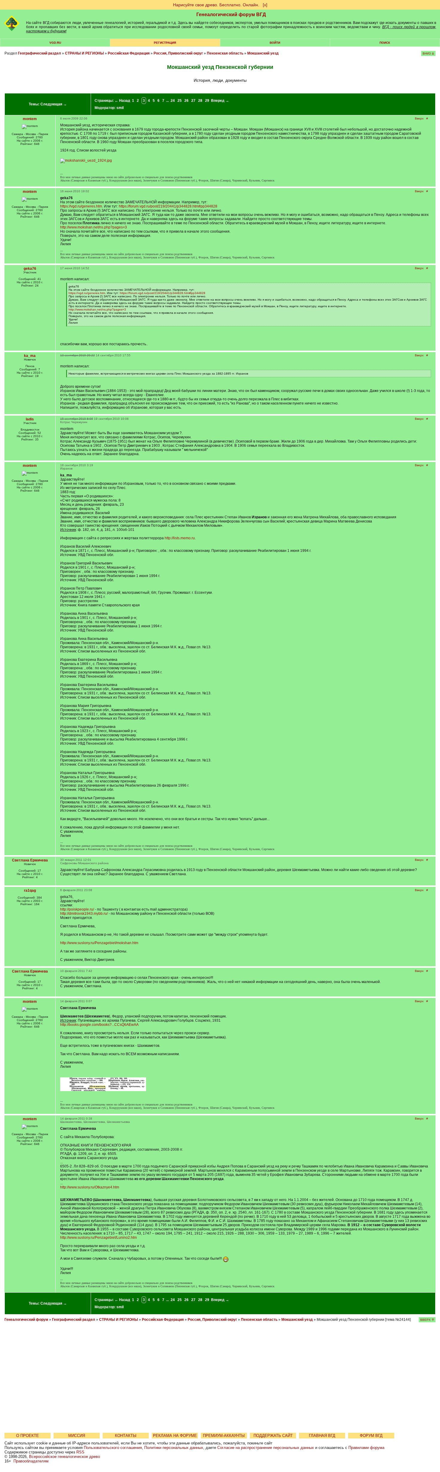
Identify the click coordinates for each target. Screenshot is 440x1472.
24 (173, 101)
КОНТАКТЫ (125, 1435)
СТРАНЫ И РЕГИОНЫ (84, 53)
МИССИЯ (76, 1435)
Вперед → (220, 101)
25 (179, 101)
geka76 (30, 268)
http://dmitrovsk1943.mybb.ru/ (84, 913)
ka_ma (30, 356)
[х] (265, 4)
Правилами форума (366, 1447)
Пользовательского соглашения (113, 1447)
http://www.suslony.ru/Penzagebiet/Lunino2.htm (98, 1237)
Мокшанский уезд (263, 53)
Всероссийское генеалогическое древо (64, 1456)
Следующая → (53, 104)
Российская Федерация (129, 53)
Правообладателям (30, 1461)
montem (30, 119)
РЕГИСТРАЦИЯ (165, 42)
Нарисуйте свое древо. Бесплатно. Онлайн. (216, 4)
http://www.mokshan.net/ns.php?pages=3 (93, 227)
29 (207, 101)
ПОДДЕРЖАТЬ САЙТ (273, 1435)
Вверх (419, 118)
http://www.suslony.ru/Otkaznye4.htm (89, 1187)
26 (186, 101)
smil (120, 108)
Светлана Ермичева (30, 860)
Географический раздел (39, 53)
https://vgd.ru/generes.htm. (81, 206)
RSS (80, 1452)
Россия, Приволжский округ (178, 53)
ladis (30, 419)
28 (200, 101)
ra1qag (30, 890)
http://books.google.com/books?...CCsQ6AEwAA (99, 1025)
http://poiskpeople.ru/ (77, 909)
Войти (275, 42)
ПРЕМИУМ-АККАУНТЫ (224, 1435)
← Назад (122, 101)
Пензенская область (225, 53)
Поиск (385, 42)
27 (193, 101)
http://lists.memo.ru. (180, 538)
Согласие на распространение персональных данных (265, 1447)
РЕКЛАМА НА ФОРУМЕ (175, 1435)
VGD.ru (55, 42)
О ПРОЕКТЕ (27, 1435)
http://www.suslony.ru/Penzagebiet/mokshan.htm (99, 943)
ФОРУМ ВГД (371, 1435)
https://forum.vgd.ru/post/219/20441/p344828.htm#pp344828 (168, 206)
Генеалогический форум (26, 1319)
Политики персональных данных (173, 1447)
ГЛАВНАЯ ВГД (322, 1435)
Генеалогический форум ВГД (231, 14)
